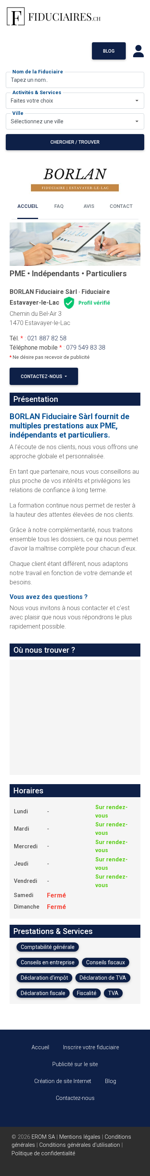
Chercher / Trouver (75, 142)
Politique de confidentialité (43, 1153)
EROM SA (43, 1137)
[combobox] (75, 101)
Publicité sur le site (75, 1064)
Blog (109, 51)
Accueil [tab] (27, 206)
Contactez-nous (42, 376)
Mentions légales (79, 1137)
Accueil (40, 1047)
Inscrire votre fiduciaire (91, 1047)
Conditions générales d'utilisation (79, 1145)
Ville (17, 113)
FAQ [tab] (58, 206)
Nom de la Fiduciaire (37, 72)
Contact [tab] (121, 206)
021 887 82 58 (47, 338)
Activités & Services (36, 92)
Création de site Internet (62, 1081)
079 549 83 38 (85, 347)
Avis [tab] (88, 206)
